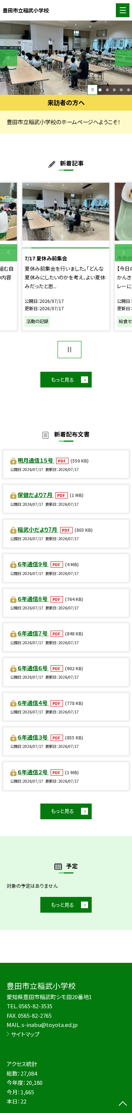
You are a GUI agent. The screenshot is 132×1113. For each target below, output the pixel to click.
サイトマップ (25, 1034)
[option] (66, 58)
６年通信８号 (33, 598)
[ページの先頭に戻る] (123, 1104)
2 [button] (107, 89)
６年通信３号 (33, 737)
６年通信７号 (33, 633)
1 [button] (100, 89)
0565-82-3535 (35, 1006)
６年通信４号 (33, 702)
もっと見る (62, 379)
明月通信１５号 (36, 460)
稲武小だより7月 (38, 529)
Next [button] (123, 57)
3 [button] (114, 89)
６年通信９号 (33, 564)
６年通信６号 (33, 668)
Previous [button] (8, 57)
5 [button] (128, 89)
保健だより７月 (36, 494)
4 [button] (121, 89)
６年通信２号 (33, 772)
